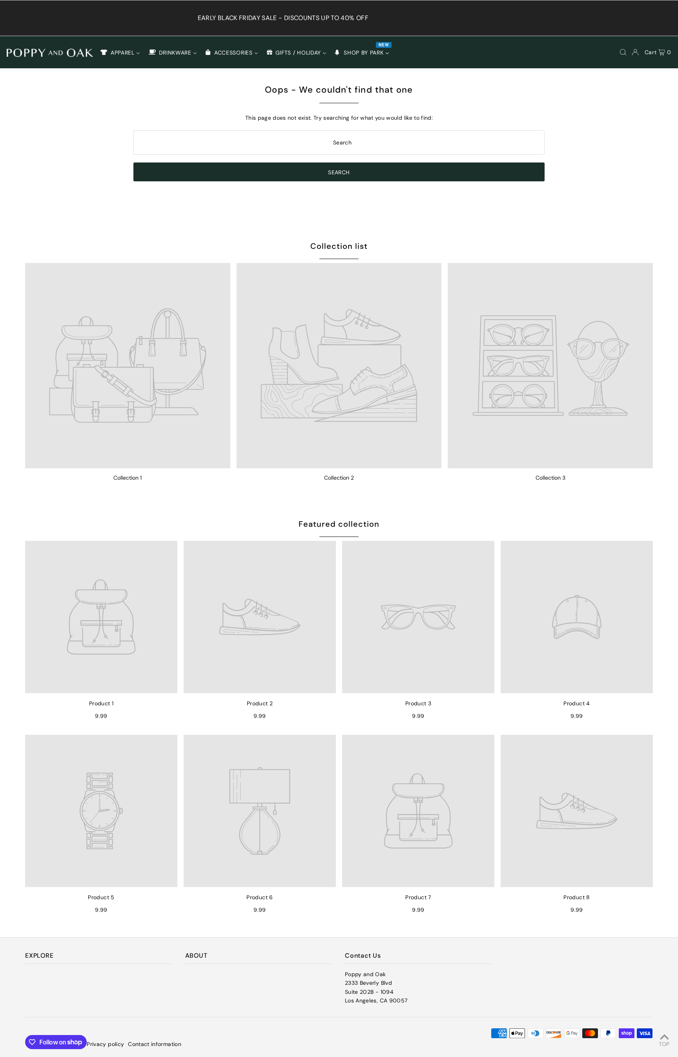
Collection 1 (127, 477)
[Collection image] (127, 365)
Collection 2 (339, 477)
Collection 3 (550, 477)
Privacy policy (105, 1044)
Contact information (154, 1044)
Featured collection (339, 524)
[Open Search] (623, 52)
